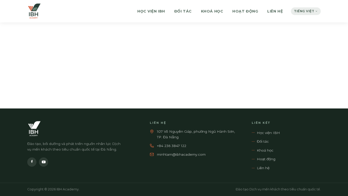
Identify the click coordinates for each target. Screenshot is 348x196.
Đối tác (183, 11)
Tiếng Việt (304, 11)
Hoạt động (245, 11)
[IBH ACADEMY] (34, 11)
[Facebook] (31, 162)
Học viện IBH (151, 11)
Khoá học (212, 11)
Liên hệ (275, 11)
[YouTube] (43, 162)
